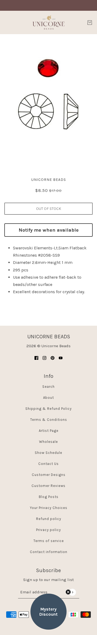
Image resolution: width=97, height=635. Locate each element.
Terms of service (48, 541)
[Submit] (72, 592)
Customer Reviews (48, 486)
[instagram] (44, 357)
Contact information (48, 552)
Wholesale (48, 442)
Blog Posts (48, 497)
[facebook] (36, 357)
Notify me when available (49, 230)
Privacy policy (48, 530)
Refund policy (48, 519)
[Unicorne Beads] (48, 22)
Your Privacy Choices (48, 508)
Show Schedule (48, 453)
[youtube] (61, 357)
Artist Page (48, 431)
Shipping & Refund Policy (48, 409)
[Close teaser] (68, 592)
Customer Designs (48, 475)
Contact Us (48, 464)
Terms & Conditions (48, 420)
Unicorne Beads (48, 179)
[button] (48, 612)
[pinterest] (52, 357)
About (48, 398)
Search (48, 387)
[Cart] (90, 23)
